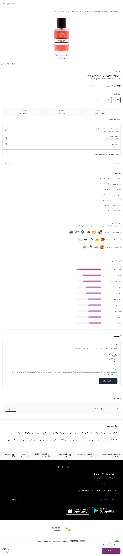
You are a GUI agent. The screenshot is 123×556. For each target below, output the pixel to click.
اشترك (14, 500)
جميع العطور (114, 11)
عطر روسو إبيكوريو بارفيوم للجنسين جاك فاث (67, 11)
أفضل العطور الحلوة (86, 433)
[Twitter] (58, 467)
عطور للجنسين (114, 433)
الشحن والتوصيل (110, 478)
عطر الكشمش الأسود (112, 440)
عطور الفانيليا (64, 440)
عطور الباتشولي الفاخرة (59, 433)
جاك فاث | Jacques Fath (93, 11)
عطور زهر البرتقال (29, 433)
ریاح (121, 11)
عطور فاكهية (22, 440)
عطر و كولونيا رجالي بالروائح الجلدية (93, 440)
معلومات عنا (101, 481)
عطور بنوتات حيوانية (101, 433)
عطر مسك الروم (73, 433)
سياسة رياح (101, 478)
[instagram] (68, 467)
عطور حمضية (33, 440)
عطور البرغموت (53, 440)
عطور (105, 11)
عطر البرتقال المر (75, 440)
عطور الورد (42, 440)
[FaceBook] (62, 467)
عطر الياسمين (12, 440)
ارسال (11, 409)
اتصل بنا (102, 484)
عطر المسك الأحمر (17, 433)
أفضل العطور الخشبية (44, 433)
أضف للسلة (111, 551)
